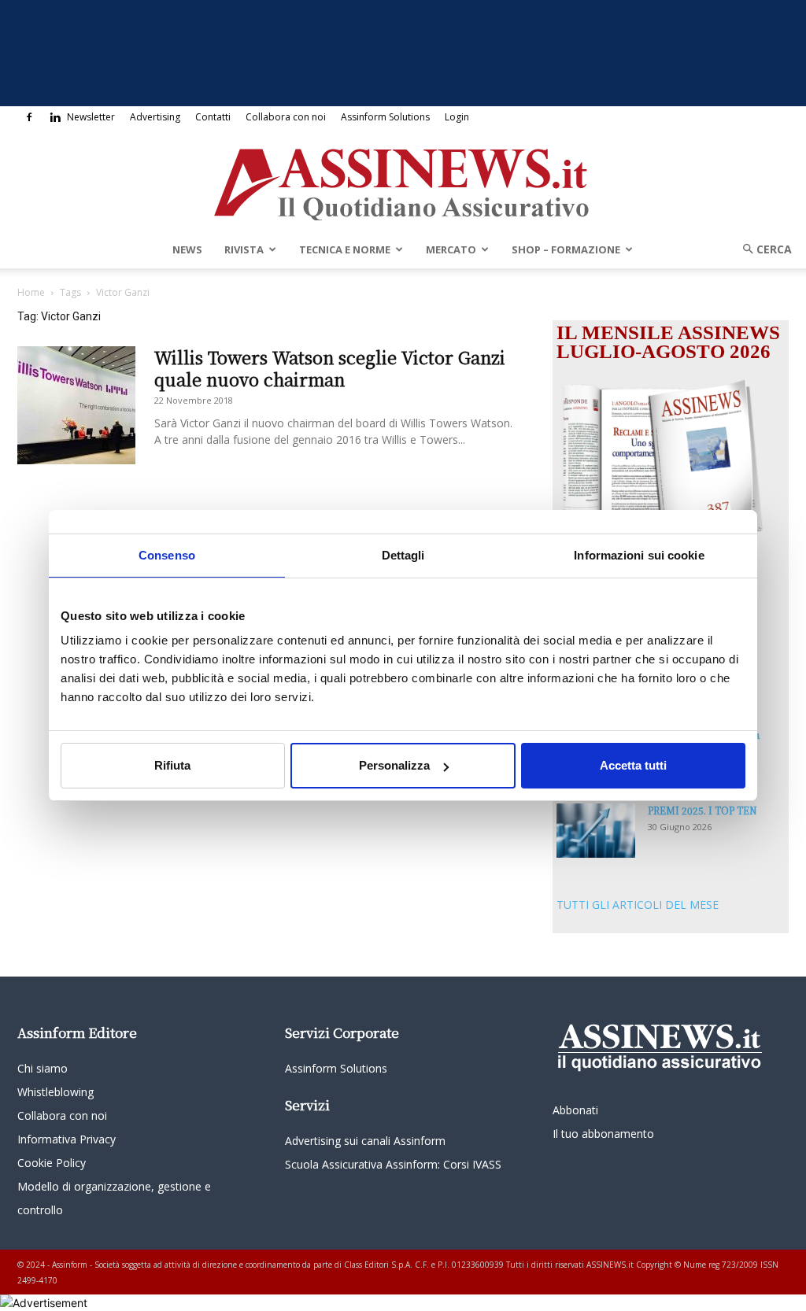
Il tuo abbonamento (603, 1133)
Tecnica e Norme (344, 249)
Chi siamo (42, 1068)
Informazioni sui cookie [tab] (639, 555)
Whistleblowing (55, 1091)
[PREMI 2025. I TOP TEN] (595, 830)
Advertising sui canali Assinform (365, 1140)
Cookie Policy (51, 1162)
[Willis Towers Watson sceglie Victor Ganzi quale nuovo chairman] (76, 405)
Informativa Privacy (66, 1139)
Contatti (213, 117)
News (187, 249)
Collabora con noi (286, 117)
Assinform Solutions (385, 117)
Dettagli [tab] (403, 555)
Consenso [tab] (167, 555)
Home (31, 292)
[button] (762, 249)
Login (457, 117)
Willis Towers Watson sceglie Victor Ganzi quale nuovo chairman (329, 368)
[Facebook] (29, 117)
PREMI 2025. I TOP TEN (702, 810)
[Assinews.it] (403, 180)
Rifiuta (172, 765)
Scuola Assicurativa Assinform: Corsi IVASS (393, 1164)
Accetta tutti (633, 765)
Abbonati (575, 1109)
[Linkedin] (55, 117)
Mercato (451, 249)
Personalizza (394, 765)
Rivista (244, 249)
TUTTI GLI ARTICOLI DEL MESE (637, 904)
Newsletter (91, 117)
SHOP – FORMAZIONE (566, 249)
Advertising (155, 117)
